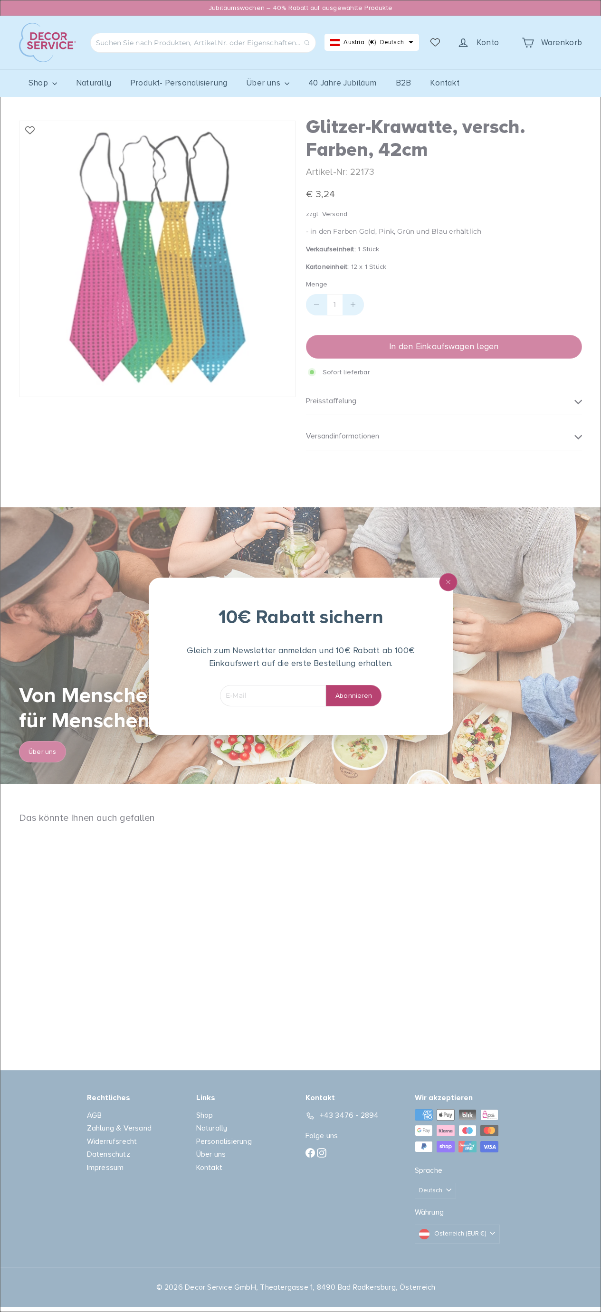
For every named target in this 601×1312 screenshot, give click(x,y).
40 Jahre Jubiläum (342, 83)
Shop (39, 83)
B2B (403, 83)
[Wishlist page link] (435, 42)
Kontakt (444, 83)
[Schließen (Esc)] (448, 582)
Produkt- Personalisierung (178, 83)
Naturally (93, 83)
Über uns (264, 83)
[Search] (307, 43)
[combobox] (203, 43)
